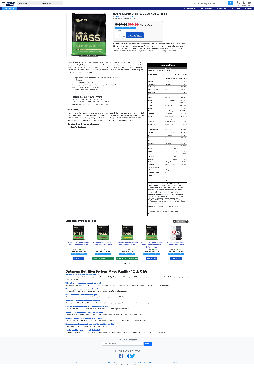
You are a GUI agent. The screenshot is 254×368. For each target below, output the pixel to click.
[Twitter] (132, 357)
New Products (189, 8)
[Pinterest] (126, 357)
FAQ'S (174, 363)
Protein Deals (222, 8)
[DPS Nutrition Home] (10, 4)
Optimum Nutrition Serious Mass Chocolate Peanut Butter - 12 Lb (151, 244)
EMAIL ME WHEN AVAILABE (103, 259)
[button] (3, 3)
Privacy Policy (111, 363)
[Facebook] (121, 357)
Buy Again (9, 8)
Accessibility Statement (143, 363)
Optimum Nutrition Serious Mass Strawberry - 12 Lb (78, 243)
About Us (79, 363)
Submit (148, 344)
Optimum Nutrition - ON (124, 17)
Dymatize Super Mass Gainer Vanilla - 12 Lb (176, 243)
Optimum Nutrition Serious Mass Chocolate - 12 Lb (103, 243)
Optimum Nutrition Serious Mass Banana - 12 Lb (127, 243)
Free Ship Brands (206, 8)
